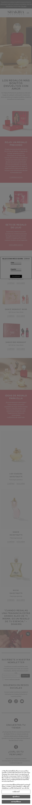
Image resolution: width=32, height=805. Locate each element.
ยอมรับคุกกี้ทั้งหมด (16, 801)
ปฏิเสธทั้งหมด (15, 796)
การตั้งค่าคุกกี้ (16, 791)
